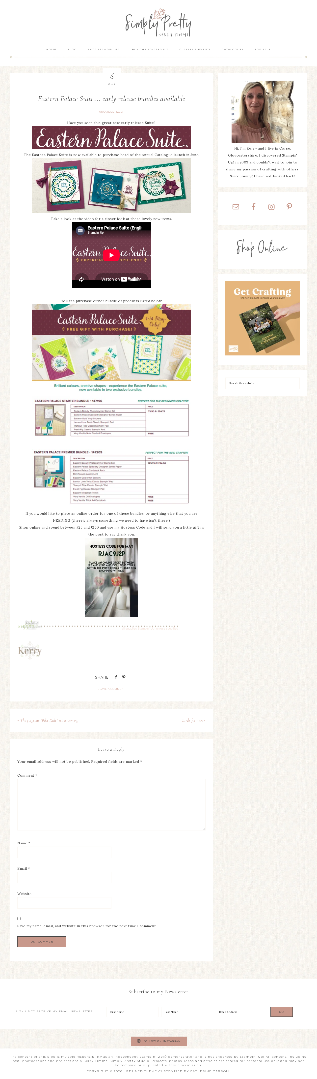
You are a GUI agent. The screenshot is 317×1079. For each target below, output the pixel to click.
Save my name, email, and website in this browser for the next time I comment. (87, 926)
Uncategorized (111, 111)
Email (23, 868)
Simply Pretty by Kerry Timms (158, 21)
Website (24, 893)
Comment (27, 775)
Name (23, 843)
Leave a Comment (111, 689)
